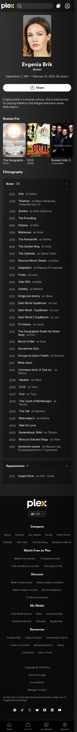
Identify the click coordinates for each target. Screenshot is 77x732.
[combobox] (37, 6)
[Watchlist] (58, 6)
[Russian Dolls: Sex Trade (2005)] (62, 144)
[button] (67, 6)
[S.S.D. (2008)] (38, 144)
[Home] (8, 6)
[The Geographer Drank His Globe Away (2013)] (14, 144)
